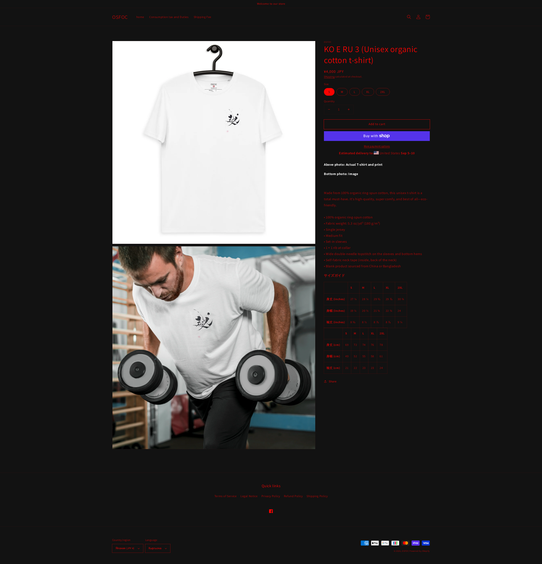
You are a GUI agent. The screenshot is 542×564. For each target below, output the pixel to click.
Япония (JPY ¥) (125, 548)
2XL (382, 92)
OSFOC (405, 551)
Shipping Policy (317, 496)
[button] (409, 17)
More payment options (377, 146)
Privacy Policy (270, 496)
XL (368, 92)
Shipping (329, 76)
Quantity (329, 101)
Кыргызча (155, 548)
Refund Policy (293, 496)
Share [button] (333, 381)
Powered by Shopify (419, 551)
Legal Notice (249, 496)
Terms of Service (225, 496)
